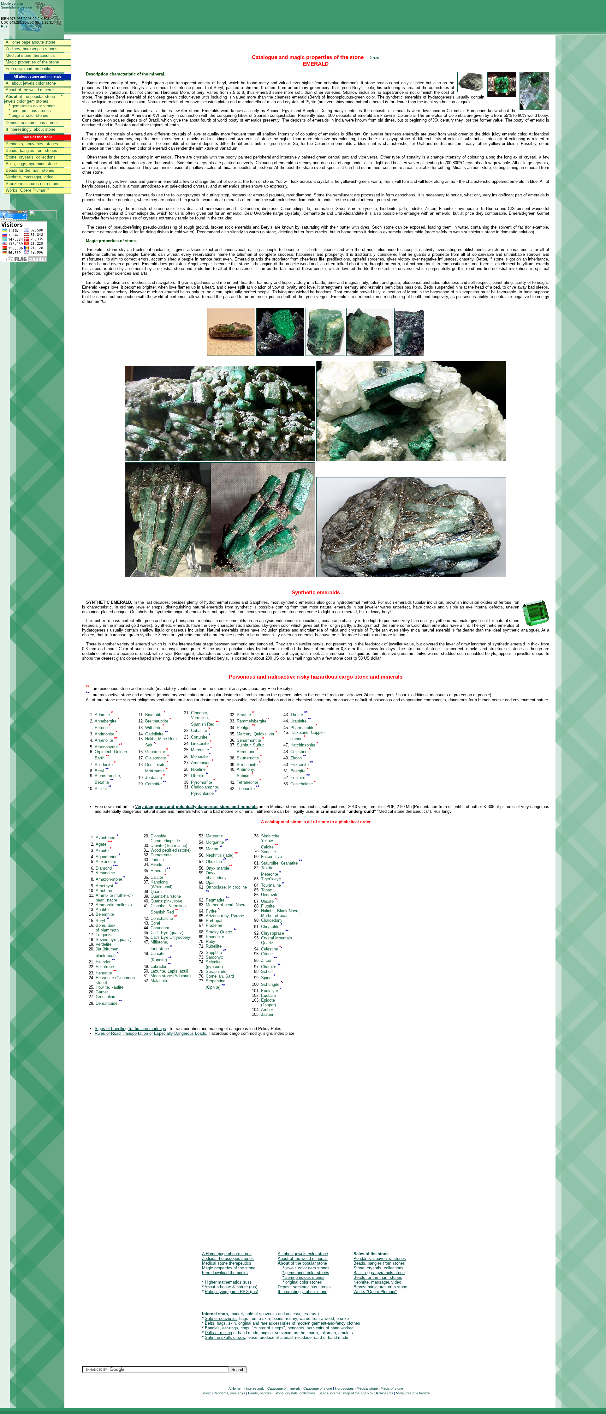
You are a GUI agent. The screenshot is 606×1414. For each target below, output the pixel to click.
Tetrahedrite (249, 782)
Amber (267, 1009)
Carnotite (155, 784)
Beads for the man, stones (30, 170)
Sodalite (268, 851)
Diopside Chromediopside (165, 838)
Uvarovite (269, 894)
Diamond (107, 868)
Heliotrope (105, 966)
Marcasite (201, 749)
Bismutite (155, 714)
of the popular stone (30, 96)
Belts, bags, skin (220, 1323)
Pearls (156, 864)
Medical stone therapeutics (30, 55)
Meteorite (214, 836)
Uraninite (300, 721)
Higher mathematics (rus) (228, 1282)
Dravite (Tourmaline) (169, 845)
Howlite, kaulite (109, 987)
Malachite (159, 980)
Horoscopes (344, 1388)
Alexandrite (106, 861)
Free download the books (28, 68)
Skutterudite (249, 758)
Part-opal (214, 920)
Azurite (103, 850)
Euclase (268, 995)
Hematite (106, 973)
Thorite (298, 714)
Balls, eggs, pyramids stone (31, 163)
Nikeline (199, 769)
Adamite (104, 714)
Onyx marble (219, 868)
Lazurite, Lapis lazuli (169, 971)
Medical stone (367, 1388)
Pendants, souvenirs (229, 1393)
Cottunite (200, 737)
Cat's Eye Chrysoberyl (171, 937)
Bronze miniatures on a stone (32, 183)
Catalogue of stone (317, 1388)
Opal (210, 882)
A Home (235, 1388)
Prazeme (214, 925)
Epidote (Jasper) (268, 1002)
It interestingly (253, 1388)
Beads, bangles (260, 1393)
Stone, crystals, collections (31, 157)
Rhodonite (215, 936)
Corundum (160, 928)
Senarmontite (250, 740)
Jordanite (155, 777)
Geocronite (156, 751)
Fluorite (268, 906)
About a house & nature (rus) (231, 1287)
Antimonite (106, 734)
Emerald (160, 870)
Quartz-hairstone (166, 896)
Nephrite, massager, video (29, 177)
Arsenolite (106, 740)
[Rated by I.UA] (43, 218)
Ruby (210, 941)
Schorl (267, 971)
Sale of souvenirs (221, 1318)
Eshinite (300, 777)
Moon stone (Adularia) (171, 976)
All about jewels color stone (31, 83)
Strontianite (249, 764)
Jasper (267, 1014)
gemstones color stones (32, 106)
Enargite (299, 771)
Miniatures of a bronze (413, 1393)
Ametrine (104, 890)
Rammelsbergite (253, 721)
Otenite (200, 775)
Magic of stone (392, 1388)
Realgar (246, 727)
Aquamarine (108, 856)
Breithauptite (158, 721)
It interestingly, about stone (30, 129)
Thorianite (248, 788)
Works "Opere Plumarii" (27, 190)
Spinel (268, 977)
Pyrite (213, 911)
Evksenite (301, 764)
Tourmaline (272, 885)
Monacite (201, 756)
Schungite (272, 984)
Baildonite (105, 764)
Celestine (300, 751)
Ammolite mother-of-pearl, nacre (114, 897)
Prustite (245, 714)
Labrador (161, 966)
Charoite (271, 966)
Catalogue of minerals (283, 1388)
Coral (155, 923)
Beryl (102, 771)
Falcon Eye (271, 856)
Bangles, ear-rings (221, 1328)
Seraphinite (216, 971)
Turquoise (105, 934)
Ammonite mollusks (114, 904)
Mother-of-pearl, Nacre (226, 904)
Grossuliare (106, 996)
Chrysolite (271, 926)
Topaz (266, 890)
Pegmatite (217, 900)
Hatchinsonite (304, 745)
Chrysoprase (274, 933)
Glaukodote (157, 758)
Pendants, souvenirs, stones (32, 143)
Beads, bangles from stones (31, 150)
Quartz (157, 891)
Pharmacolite (303, 727)
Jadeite (157, 859)
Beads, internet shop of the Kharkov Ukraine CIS (355, 1393)
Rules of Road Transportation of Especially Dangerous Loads (150, 1033)
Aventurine (107, 837)
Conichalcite (303, 784)
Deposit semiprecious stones (32, 122)
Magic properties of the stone (32, 62)
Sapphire (216, 952)
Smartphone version (16, 7)
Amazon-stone (110, 879)
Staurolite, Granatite (281, 863)
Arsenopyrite (108, 747)
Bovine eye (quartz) (113, 939)
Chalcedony (271, 920)
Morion (214, 849)
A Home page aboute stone (30, 42)
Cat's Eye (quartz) (167, 932)
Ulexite (269, 901)
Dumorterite (161, 855)
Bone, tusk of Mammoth (107, 927)
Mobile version (12, 3)
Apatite (102, 909)
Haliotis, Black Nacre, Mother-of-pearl (281, 913)
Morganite (217, 842)
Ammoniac (202, 762)
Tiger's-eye (271, 879)
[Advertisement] (271, 1143)
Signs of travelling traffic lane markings (130, 1028)
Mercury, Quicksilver (257, 734)
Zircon (298, 758)
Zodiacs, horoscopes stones (31, 48)
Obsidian (216, 861)
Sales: (206, 1393)
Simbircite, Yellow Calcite (271, 841)
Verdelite (103, 944)
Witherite (154, 727)
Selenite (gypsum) (214, 964)
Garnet (102, 992)
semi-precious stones (30, 110)
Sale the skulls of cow (225, 1337)
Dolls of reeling (218, 1332)
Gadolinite (156, 734)
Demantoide (109, 1003)
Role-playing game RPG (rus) (231, 1291)
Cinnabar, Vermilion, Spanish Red (205, 718)
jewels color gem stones (33, 99)
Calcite (158, 877)
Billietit (103, 788)
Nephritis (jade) (222, 855)
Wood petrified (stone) (171, 850)
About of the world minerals (31, 89)
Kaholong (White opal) (161, 884)
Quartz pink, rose (166, 901)
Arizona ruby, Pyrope (225, 916)
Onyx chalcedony (216, 875)
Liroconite (201, 743)
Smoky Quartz (221, 932)
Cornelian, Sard (220, 976)
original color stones (28, 115)
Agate (104, 844)
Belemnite (105, 914)
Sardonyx (214, 957)
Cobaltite (200, 730)
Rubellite (214, 946)
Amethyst (107, 886)
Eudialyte (271, 990)
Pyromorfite (203, 782)
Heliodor (105, 962)
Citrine (267, 953)
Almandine (105, 873)
